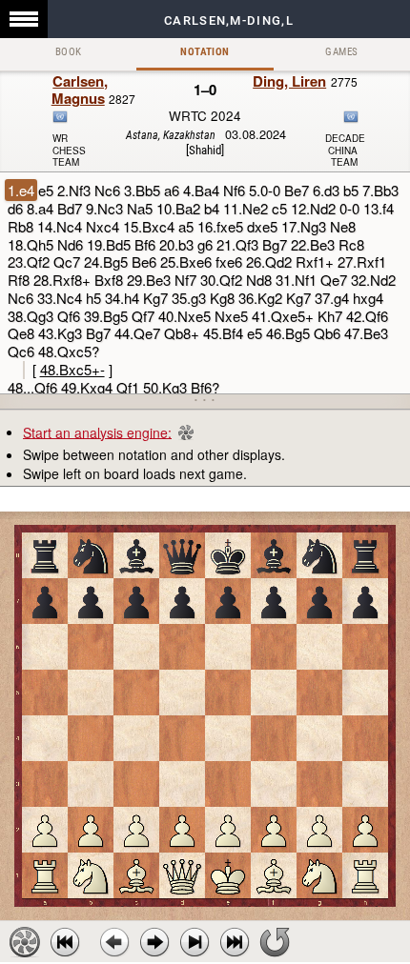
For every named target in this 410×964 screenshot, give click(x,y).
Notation (204, 52)
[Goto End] (194, 942)
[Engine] (25, 942)
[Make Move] (154, 942)
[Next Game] (234, 942)
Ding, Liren (289, 80)
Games (341, 52)
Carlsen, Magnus (80, 89)
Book (68, 52)
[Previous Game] (65, 942)
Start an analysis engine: (97, 431)
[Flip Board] (274, 942)
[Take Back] (114, 942)
